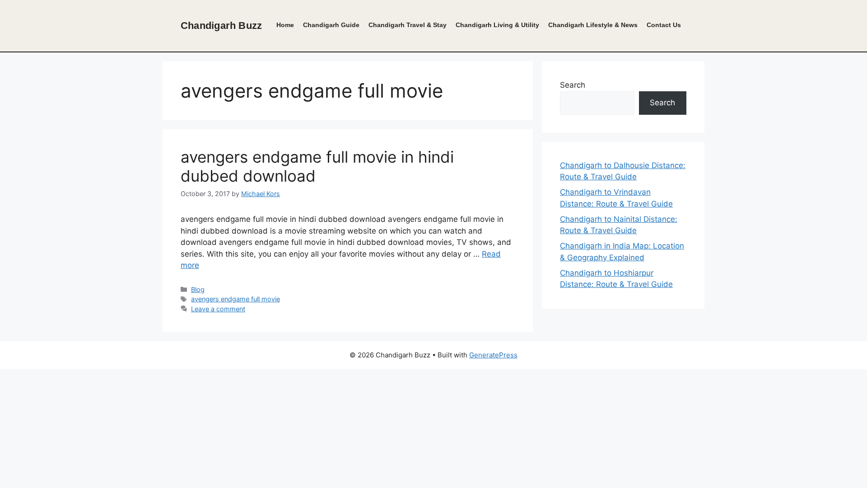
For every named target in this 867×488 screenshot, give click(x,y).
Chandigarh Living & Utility (497, 25)
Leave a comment (218, 309)
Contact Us (664, 25)
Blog (198, 289)
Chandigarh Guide (331, 25)
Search (572, 84)
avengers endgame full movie (235, 299)
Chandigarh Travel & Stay (407, 25)
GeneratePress (493, 355)
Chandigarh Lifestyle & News (593, 25)
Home (285, 25)
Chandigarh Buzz (221, 25)
